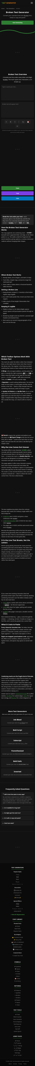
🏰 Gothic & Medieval (17, 942)
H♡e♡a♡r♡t (17, 893)
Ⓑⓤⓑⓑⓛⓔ (17, 890)
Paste (17, 188)
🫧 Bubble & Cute (17, 944)
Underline (6, 516)
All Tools (17, 1014)
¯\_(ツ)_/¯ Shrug (17, 1045)
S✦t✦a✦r (17, 895)
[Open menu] (32, 3)
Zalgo (4, 607)
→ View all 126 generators (18, 914)
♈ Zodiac (17, 978)
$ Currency (17, 981)
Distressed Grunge (21, 694)
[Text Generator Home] (8, 3)
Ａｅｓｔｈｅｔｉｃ (17, 884)
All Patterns (17, 990)
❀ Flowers (17, 1000)
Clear (17, 198)
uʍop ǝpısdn (17, 911)
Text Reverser (17, 1024)
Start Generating (17, 22)
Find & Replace (17, 1022)
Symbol (6, 122)
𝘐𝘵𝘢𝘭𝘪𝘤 (17, 879)
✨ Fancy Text (17, 940)
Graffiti (5, 612)
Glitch (4, 602)
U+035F (24, 450)
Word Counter (17, 1017)
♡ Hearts (17, 1002)
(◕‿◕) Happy (17, 1048)
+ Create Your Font (17, 955)
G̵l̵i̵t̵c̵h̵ (17, 906)
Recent (28, 122)
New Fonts (17, 928)
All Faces (17, 1041)
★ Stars (17, 971)
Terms (25, 1064)
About (10, 1064)
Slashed (14, 698)
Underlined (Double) (9, 521)
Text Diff (17, 1029)
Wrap (14, 122)
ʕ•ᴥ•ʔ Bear (17, 1053)
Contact (15, 1064)
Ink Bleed (9, 696)
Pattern (10, 122)
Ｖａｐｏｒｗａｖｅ (17, 908)
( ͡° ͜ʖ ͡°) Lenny (17, 1043)
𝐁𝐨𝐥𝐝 (17, 877)
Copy (17, 193)
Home (3, 8)
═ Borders (17, 995)
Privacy (20, 1064)
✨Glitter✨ (17, 897)
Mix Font (23, 122)
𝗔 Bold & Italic (17, 947)
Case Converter (17, 1019)
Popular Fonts (17, 931)
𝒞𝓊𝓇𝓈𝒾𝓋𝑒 (17, 882)
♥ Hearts (17, 969)
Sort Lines (17, 1026)
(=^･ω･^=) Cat (17, 1055)
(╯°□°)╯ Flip (17, 1050)
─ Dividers (17, 997)
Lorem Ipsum (17, 1031)
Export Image (17, 126)
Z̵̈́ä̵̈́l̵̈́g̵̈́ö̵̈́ (17, 904)
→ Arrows (17, 974)
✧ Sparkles (17, 993)
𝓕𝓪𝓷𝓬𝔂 (17, 874)
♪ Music (17, 976)
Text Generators (10, 8)
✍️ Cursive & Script (17, 937)
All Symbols (17, 966)
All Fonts (17, 926)
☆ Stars (17, 1005)
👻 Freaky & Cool (17, 949)
